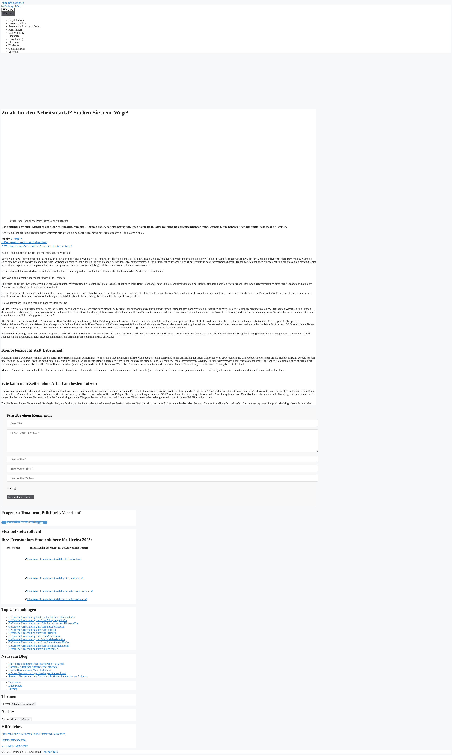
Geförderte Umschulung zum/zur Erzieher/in (33, 648)
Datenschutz (15, 685)
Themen (6, 703)
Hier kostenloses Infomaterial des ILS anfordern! (54, 559)
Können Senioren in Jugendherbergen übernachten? (37, 673)
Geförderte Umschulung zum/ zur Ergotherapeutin (36, 626)
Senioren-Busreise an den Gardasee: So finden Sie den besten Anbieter (47, 676)
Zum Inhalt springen (12, 2)
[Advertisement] (226, 81)
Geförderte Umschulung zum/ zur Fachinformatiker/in (38, 645)
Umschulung (15, 39)
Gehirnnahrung (16, 48)
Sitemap (12, 688)
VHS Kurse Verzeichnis (14, 745)
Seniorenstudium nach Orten (24, 26)
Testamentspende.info (13, 739)
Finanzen (13, 35)
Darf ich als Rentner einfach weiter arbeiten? (33, 666)
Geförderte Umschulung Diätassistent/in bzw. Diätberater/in (41, 617)
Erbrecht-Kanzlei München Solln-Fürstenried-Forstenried (33, 733)
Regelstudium (16, 20)
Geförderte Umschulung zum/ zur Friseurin (32, 632)
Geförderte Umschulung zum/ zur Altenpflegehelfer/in (38, 642)
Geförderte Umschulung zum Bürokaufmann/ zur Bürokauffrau (43, 623)
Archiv (5, 718)
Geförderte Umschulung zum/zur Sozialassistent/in (36, 639)
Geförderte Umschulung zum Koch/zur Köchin (34, 636)
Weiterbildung (16, 32)
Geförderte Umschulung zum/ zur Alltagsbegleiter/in (37, 620)
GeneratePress (50, 751)
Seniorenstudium (17, 23)
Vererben (13, 51)
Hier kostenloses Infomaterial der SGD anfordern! (55, 578)
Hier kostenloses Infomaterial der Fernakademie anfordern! (60, 591)
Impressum (14, 682)
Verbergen (16, 238)
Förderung (14, 45)
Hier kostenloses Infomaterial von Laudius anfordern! (57, 599)
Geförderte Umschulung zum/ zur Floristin (32, 629)
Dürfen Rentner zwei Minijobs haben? (29, 670)
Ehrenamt (13, 42)
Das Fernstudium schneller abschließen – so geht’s (36, 663)
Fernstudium (15, 29)
